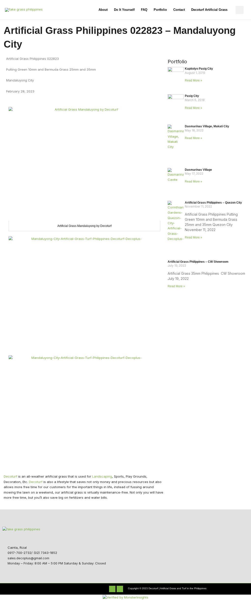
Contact (179, 10)
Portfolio (160, 10)
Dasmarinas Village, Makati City (207, 126)
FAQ (144, 10)
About (103, 10)
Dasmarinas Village (198, 169)
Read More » (193, 80)
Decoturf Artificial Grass (209, 10)
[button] (240, 10)
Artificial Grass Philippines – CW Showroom (198, 261)
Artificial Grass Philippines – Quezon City (213, 202)
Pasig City (192, 96)
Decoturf (10, 476)
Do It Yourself (124, 10)
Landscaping (102, 476)
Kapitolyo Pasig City (199, 68)
